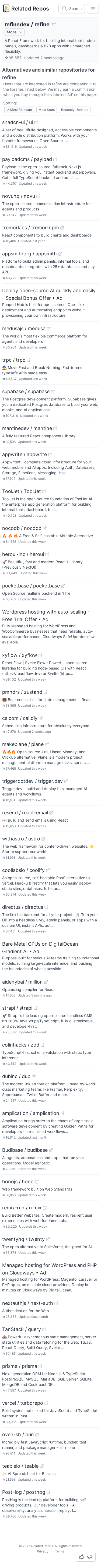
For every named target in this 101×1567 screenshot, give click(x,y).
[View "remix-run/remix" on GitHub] (45, 1208)
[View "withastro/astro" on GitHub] (43, 839)
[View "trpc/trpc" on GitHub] (28, 360)
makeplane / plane (23, 744)
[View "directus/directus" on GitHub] (46, 907)
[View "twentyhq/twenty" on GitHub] (48, 1239)
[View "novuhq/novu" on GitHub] (38, 196)
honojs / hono (18, 1181)
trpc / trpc (13, 360)
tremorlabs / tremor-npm (30, 227)
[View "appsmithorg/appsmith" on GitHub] (60, 254)
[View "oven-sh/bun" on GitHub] (37, 1434)
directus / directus (22, 907)
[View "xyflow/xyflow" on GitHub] (40, 655)
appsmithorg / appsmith (29, 253)
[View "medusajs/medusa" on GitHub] (49, 328)
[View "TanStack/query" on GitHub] (44, 1329)
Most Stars (47, 110)
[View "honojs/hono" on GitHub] (37, 1181)
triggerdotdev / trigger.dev (32, 781)
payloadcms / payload (27, 159)
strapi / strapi (17, 1008)
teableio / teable (20, 1466)
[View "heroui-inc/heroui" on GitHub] (47, 554)
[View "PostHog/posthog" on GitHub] (48, 1492)
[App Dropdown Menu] (93, 8)
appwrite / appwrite (24, 454)
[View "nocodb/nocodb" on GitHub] (45, 528)
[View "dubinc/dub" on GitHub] (34, 1076)
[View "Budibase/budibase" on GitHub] (51, 1150)
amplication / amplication (30, 1113)
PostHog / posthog (23, 1492)
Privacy (42, 1551)
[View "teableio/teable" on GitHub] (42, 1466)
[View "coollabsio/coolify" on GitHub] (48, 870)
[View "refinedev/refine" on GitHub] (54, 24)
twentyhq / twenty (23, 1239)
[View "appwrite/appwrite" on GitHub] (50, 454)
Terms (59, 1551)
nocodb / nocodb (21, 528)
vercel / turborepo (22, 1403)
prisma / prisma (19, 1366)
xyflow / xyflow (19, 655)
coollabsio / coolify (23, 870)
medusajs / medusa (24, 328)
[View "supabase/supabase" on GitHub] (53, 391)
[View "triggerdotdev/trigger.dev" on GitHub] (66, 781)
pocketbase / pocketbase (31, 586)
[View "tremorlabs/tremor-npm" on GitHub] (62, 228)
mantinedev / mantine (27, 428)
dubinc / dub (16, 1076)
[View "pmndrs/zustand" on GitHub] (45, 692)
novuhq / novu (18, 196)
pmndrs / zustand (22, 692)
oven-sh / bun (18, 1434)
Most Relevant (19, 110)
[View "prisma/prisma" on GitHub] (40, 1366)
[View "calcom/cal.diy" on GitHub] (41, 718)
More (11, 32)
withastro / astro (21, 838)
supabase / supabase (26, 391)
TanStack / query (21, 1329)
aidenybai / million (22, 982)
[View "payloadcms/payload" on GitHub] (55, 159)
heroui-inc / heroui (23, 554)
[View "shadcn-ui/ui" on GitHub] (36, 122)
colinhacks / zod (20, 1045)
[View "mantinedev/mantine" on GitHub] (55, 428)
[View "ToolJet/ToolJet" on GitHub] (44, 491)
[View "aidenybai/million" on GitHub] (46, 982)
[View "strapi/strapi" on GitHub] (35, 1008)
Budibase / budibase (25, 1150)
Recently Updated (74, 110)
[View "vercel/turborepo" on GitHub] (46, 1403)
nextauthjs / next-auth (27, 1303)
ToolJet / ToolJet (21, 491)
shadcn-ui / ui (17, 122)
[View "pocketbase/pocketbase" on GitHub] (63, 586)
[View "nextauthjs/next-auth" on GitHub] (56, 1303)
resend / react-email (25, 812)
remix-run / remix (21, 1207)
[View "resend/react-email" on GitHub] (51, 813)
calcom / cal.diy (19, 718)
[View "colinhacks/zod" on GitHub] (42, 1045)
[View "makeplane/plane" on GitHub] (47, 744)
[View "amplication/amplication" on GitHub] (62, 1113)
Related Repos (30, 8)
